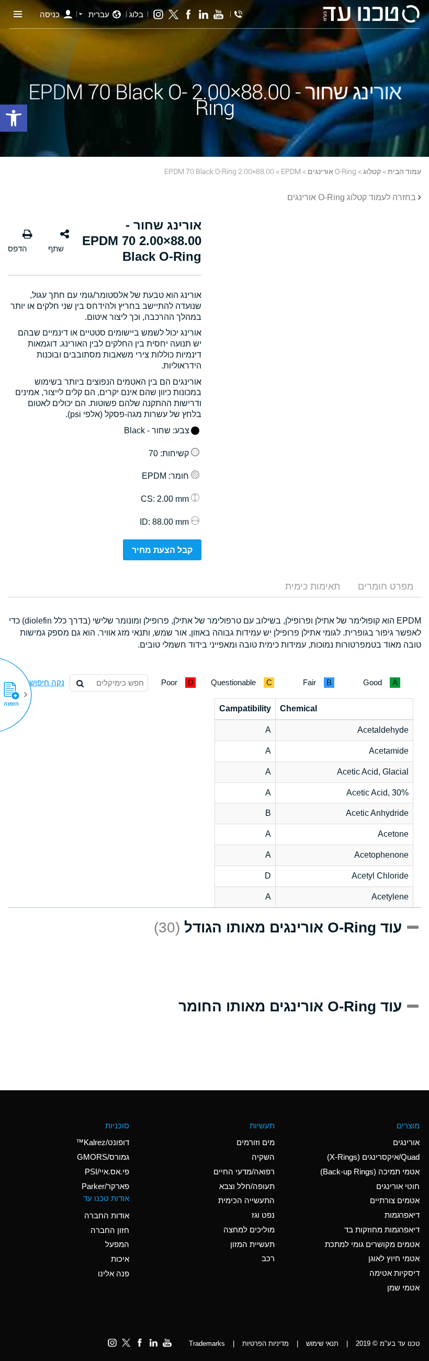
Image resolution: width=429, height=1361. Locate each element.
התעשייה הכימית (246, 1200)
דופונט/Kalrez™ (102, 1142)
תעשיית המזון (252, 1244)
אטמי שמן (403, 1287)
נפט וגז (263, 1214)
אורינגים (406, 1142)
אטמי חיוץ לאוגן (394, 1258)
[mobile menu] (17, 14)
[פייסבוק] (189, 14)
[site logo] (371, 14)
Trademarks (207, 1343)
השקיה (263, 1156)
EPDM (291, 171)
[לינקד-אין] (203, 14)
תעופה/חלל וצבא (247, 1186)
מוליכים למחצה (249, 1229)
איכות (120, 1258)
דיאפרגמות (402, 1214)
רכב (268, 1258)
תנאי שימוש (322, 1343)
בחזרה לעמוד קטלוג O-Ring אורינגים (351, 197)
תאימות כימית (312, 586)
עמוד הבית (404, 171)
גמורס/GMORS (103, 1156)
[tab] (385, 586)
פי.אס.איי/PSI (107, 1171)
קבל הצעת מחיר (162, 550)
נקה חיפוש (46, 682)
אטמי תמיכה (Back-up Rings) (370, 1171)
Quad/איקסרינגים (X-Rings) (373, 1156)
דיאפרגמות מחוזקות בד (382, 1229)
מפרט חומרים (385, 586)
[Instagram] (158, 14)
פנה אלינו (113, 1273)
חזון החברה (110, 1230)
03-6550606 (238, 14)
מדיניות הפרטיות (265, 1343)
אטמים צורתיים (395, 1200)
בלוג (136, 14)
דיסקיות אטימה (394, 1272)
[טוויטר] (173, 14)
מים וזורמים (255, 1142)
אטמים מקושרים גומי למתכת (372, 1244)
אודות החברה (106, 1215)
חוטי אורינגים (398, 1186)
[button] (15, 694)
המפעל (117, 1244)
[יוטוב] (218, 14)
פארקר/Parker (105, 1186)
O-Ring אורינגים (332, 171)
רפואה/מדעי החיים (244, 1171)
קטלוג (372, 171)
